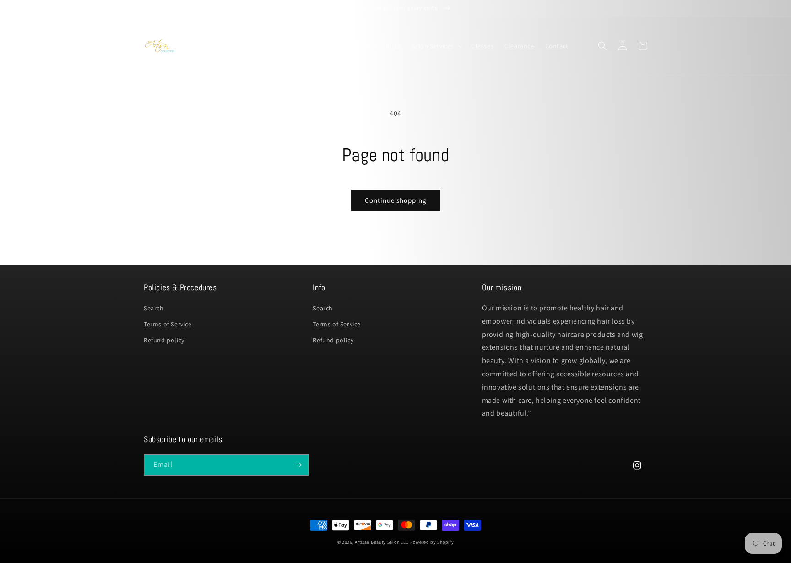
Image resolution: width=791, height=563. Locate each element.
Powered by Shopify (432, 542)
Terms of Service (168, 324)
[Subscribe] (298, 465)
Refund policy (164, 340)
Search (154, 308)
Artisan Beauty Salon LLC (382, 542)
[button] (268, 45)
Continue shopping (396, 200)
